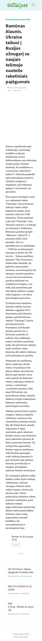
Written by (16, 88)
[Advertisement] (21, 118)
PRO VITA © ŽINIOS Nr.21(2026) (20, 607)
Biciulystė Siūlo (13, 576)
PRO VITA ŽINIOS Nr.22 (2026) (20, 588)
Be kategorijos (12, 19)
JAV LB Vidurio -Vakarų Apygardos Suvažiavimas (20, 571)
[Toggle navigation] (33, 4)
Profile (16, 545)
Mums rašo (25, 19)
